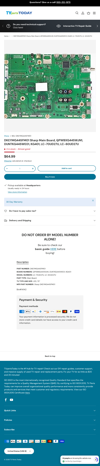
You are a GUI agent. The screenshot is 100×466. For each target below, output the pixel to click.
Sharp (6, 136)
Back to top (50, 356)
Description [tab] (23, 262)
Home (6, 36)
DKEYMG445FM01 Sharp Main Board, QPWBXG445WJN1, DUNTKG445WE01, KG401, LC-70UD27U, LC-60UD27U (52, 36)
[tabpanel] (50, 279)
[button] (88, 13)
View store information (17, 192)
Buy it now (50, 177)
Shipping (7, 161)
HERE (53, 249)
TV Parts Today (15, 460)
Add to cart (67, 168)
